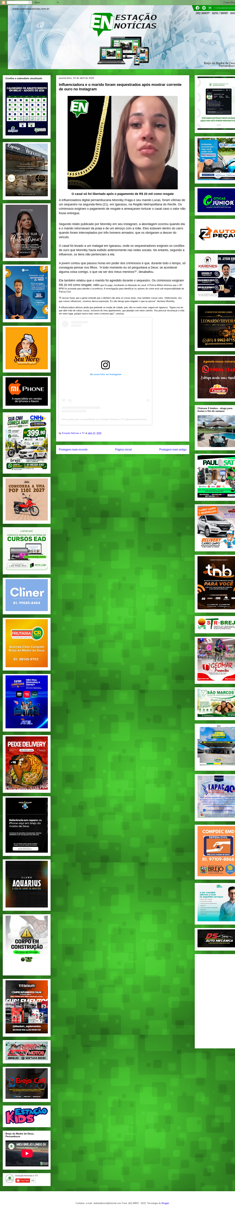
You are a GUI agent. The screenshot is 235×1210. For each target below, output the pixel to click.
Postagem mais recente (73, 449)
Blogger (165, 1203)
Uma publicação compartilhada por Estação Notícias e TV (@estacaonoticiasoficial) (107, 419)
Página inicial (123, 449)
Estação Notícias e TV (73, 433)
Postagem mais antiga (172, 449)
